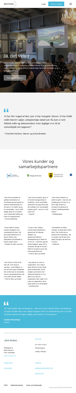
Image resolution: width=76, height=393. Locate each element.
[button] (70, 4)
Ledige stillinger (40, 351)
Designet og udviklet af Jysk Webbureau (60, 387)
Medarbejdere (40, 348)
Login (44, 4)
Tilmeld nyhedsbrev (15, 78)
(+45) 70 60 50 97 (10, 355)
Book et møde (56, 4)
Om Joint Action (41, 344)
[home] (10, 4)
